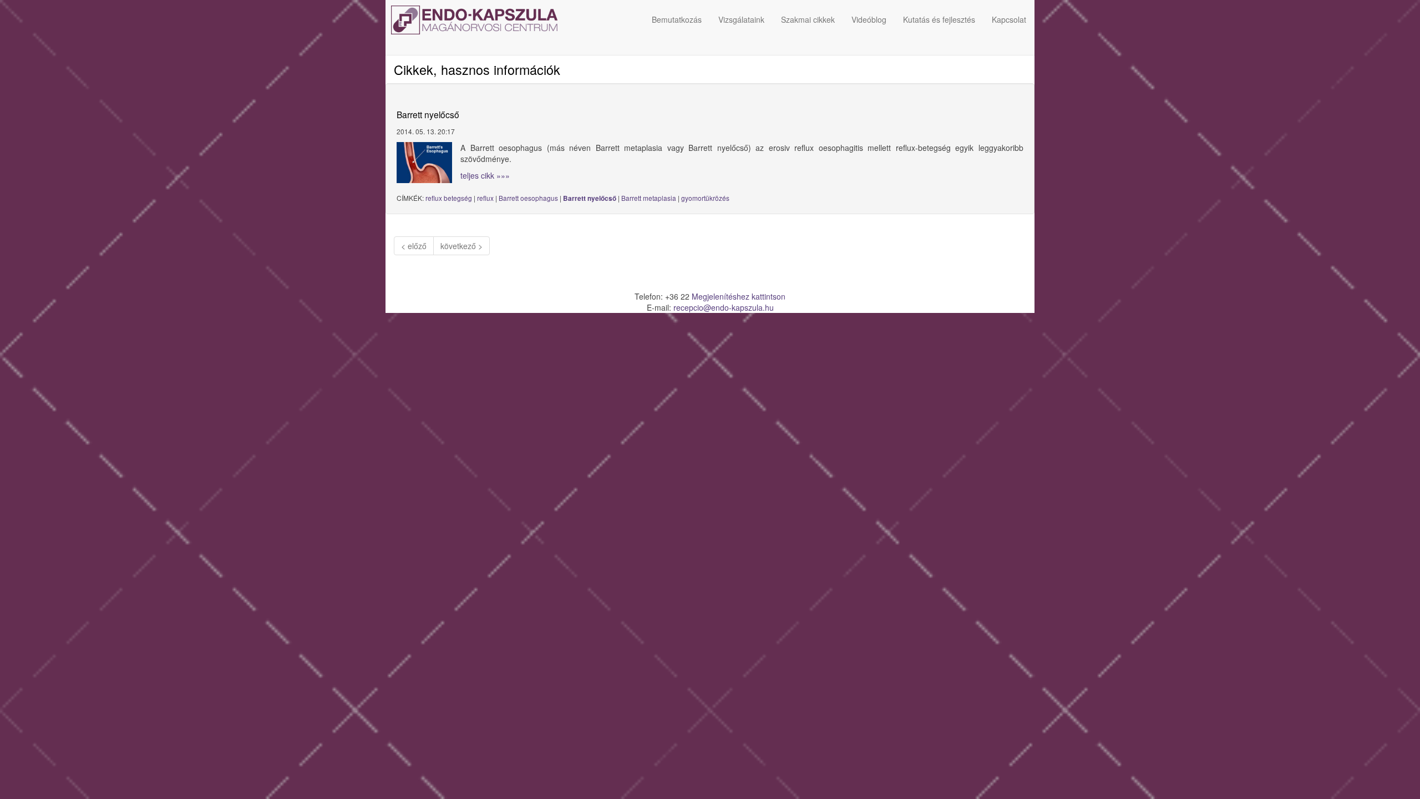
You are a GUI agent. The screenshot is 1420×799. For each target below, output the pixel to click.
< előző (414, 245)
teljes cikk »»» (485, 175)
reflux (485, 198)
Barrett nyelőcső (589, 198)
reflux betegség (448, 198)
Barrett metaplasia (648, 198)
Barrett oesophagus (528, 198)
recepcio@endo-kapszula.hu (723, 307)
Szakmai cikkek (808, 19)
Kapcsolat (1009, 19)
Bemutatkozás (677, 19)
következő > (461, 245)
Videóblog (868, 19)
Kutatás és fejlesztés (939, 19)
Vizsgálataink (741, 19)
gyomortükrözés (705, 198)
